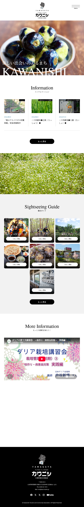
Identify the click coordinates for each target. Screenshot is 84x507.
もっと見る (42, 141)
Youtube (50, 494)
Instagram (44, 494)
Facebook (31, 494)
